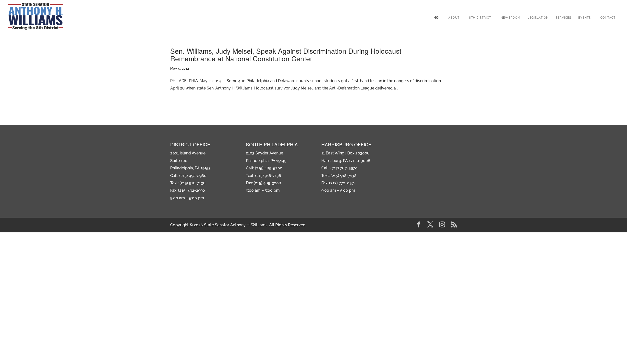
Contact (607, 17)
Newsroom (510, 17)
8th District (480, 17)
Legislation (538, 17)
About (453, 17)
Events (584, 17)
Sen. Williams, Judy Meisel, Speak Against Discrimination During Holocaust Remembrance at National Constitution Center (285, 54)
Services (563, 17)
